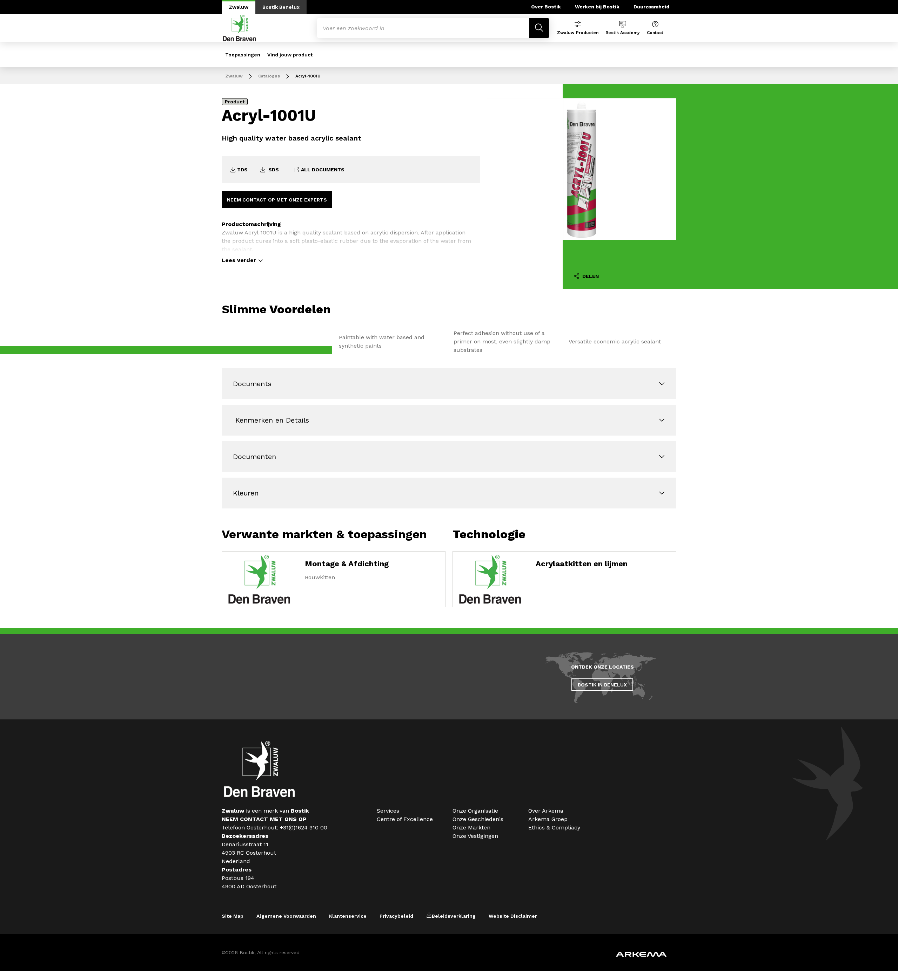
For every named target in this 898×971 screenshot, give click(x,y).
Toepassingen (242, 54)
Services (388, 810)
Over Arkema (545, 810)
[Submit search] (539, 28)
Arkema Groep (548, 819)
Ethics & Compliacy (554, 827)
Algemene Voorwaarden (286, 916)
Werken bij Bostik (597, 6)
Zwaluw (238, 7)
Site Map (232, 916)
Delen (590, 276)
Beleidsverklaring (454, 916)
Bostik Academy (622, 32)
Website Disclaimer (513, 916)
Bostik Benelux (281, 7)
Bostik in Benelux (602, 685)
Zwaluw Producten (577, 32)
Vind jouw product (290, 54)
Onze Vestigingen (475, 836)
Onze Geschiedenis (478, 819)
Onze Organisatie (475, 810)
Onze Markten (471, 827)
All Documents (322, 169)
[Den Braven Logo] (259, 795)
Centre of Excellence (405, 819)
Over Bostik (546, 6)
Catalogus (269, 76)
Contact (655, 32)
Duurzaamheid (651, 6)
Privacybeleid (396, 916)
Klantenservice (348, 916)
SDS (273, 169)
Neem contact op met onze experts (277, 200)
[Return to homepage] (239, 28)
